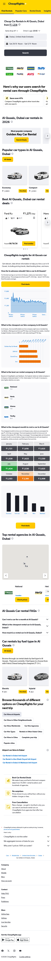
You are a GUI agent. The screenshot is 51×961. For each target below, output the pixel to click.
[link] (21, 139)
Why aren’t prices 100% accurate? (18, 845)
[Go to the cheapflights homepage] (17, 4)
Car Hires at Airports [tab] (12, 714)
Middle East (15, 855)
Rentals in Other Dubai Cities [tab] (30, 732)
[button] (4, 4)
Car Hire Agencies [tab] (32, 726)
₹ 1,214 (13, 24)
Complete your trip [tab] (29, 737)
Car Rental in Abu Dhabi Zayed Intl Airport (19, 759)
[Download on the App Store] (22, 939)
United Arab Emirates (28, 855)
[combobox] (11, 31)
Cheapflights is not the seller (15, 836)
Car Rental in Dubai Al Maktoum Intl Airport (20, 763)
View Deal (22, 191)
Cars (7, 855)
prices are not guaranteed (12, 829)
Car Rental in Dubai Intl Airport (15, 756)
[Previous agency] (6, 575)
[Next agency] (45, 575)
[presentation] (19, 24)
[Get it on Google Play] (8, 939)
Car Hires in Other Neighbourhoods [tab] (18, 720)
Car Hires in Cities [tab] (11, 737)
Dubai (40, 855)
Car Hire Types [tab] (9, 732)
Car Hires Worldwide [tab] (12, 726)
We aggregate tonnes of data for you (19, 841)
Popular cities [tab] (9, 743)
